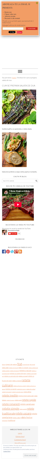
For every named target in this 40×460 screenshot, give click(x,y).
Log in (20, 433)
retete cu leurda (16, 381)
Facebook (20, 239)
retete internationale (26, 396)
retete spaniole (23, 409)
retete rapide (29, 399)
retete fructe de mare (17, 392)
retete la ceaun (11, 400)
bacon (3, 364)
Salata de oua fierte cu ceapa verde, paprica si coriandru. (19, 172)
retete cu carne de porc (18, 373)
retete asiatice (6, 371)
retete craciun (25, 370)
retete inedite (10, 395)
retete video (16, 418)
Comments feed (20, 440)
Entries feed (20, 436)
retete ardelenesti (33, 367)
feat (19, 364)
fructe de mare (25, 364)
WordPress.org (20, 443)
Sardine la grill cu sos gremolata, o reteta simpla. (17, 129)
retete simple (10, 408)
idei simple (32, 364)
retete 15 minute (23, 368)
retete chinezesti (14, 371)
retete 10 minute (13, 367)
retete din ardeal (30, 389)
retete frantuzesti (7, 392)
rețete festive (26, 417)
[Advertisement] (20, 46)
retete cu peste (11, 389)
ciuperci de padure (11, 364)
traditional (11, 420)
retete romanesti (11, 403)
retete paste (18, 400)
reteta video (5, 368)
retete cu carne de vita (11, 376)
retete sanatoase (27, 404)
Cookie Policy (7, 451)
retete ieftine (27, 392)
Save (20, 32)
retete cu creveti (23, 376)
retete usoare (23, 413)
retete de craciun (21, 389)
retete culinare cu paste (19, 386)
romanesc (4, 420)
